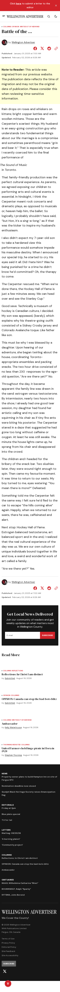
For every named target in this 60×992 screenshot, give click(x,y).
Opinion (15, 27)
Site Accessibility (10, 955)
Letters (6, 830)
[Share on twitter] (42, 48)
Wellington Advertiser (23, 42)
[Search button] (48, 16)
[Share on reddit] (49, 48)
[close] (56, 5)
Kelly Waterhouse (13, 727)
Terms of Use (8, 938)
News (4, 773)
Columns (7, 27)
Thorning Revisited (12, 745)
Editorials (8, 805)
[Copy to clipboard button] (55, 48)
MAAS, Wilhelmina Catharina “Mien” (20, 883)
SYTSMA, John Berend (13, 895)
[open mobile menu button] (4, 16)
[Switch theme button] (55, 16)
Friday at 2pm (9, 808)
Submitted (10, 678)
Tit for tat (7, 820)
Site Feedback (8, 951)
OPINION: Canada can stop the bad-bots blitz (25, 864)
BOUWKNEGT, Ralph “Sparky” (16, 889)
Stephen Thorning (13, 755)
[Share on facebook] (36, 48)
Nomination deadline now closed (19, 786)
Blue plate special (11, 814)
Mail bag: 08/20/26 (11, 833)
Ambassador (8, 870)
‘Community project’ (12, 845)
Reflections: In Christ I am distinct (20, 858)
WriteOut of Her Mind (30, 27)
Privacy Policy (8, 943)
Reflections (17, 671)
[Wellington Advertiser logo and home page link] (25, 16)
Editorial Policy (9, 947)
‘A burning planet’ (11, 839)
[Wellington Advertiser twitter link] (5, 971)
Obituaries (8, 879)
